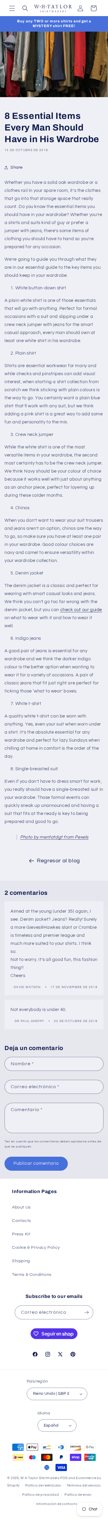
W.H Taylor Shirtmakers (39, 1478)
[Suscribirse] (86, 1312)
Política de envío (78, 1494)
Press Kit (21, 1234)
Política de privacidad (40, 1494)
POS (64, 1478)
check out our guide (81, 610)
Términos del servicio (84, 1485)
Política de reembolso (43, 1485)
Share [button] (16, 167)
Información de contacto (56, 1504)
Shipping (21, 1261)
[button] (12, 8)
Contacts (21, 1221)
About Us (21, 1207)
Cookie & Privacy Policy (36, 1247)
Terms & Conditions (32, 1275)
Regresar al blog (58, 860)
